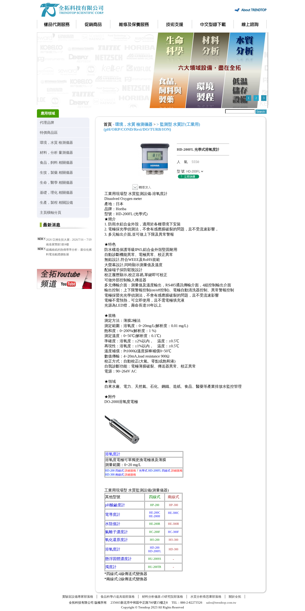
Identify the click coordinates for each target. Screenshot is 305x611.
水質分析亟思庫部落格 (205, 596)
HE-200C (154, 512)
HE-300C (173, 513)
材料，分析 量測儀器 (56, 152)
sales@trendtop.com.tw (221, 602)
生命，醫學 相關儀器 (56, 182)
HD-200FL (154, 551)
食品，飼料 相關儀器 (56, 162)
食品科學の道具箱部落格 (118, 596)
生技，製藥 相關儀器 (56, 172)
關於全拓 (235, 596)
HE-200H (154, 516)
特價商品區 (49, 132)
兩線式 (120, 474)
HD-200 (154, 547)
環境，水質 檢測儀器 (56, 142)
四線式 (120, 470)
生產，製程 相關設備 (56, 202)
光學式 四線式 (161, 470)
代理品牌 (47, 122)
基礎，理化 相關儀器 (56, 192)
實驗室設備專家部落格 (77, 596)
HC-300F (173, 532)
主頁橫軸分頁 (50, 212)
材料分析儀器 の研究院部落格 (162, 596)
